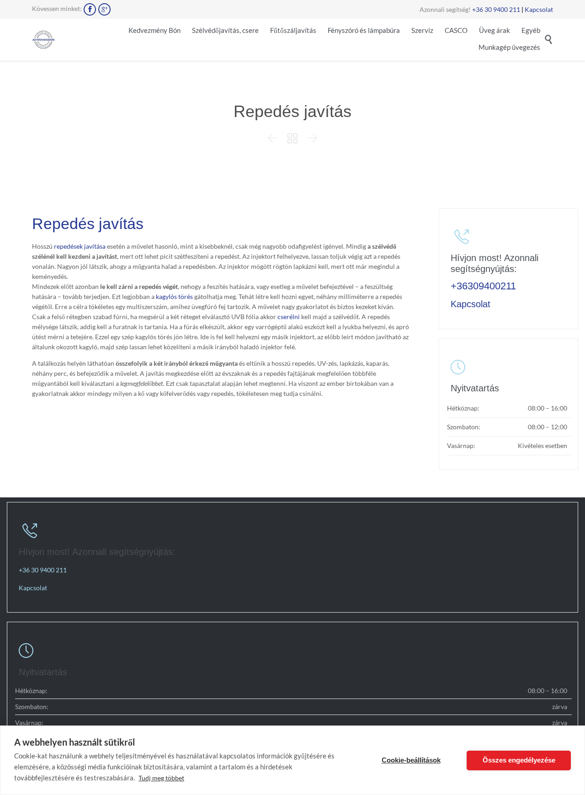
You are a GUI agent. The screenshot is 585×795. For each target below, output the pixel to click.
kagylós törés (174, 296)
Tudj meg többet (161, 778)
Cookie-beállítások (411, 760)
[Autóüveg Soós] (43, 39)
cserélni (288, 316)
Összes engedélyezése (519, 760)
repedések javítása (80, 246)
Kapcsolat (539, 9)
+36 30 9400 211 (496, 9)
